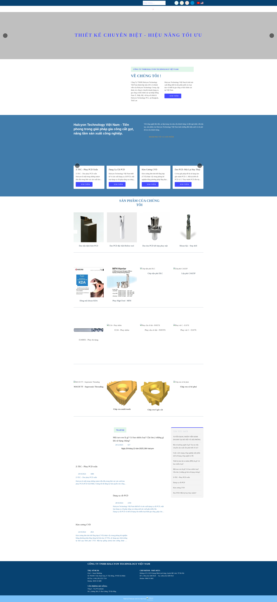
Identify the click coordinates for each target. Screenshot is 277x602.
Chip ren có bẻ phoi (188, 387)
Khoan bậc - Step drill (188, 246)
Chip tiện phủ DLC (155, 273)
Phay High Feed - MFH (122, 301)
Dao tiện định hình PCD (88, 246)
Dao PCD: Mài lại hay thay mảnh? (187, 169)
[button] (271, 35)
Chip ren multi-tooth (122, 409)
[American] (202, 3)
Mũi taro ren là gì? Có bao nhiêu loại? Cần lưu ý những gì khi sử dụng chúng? (138, 439)
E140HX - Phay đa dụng (88, 340)
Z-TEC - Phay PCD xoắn (87, 169)
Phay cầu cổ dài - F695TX (155, 330)
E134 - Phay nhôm (121, 330)
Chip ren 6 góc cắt (155, 410)
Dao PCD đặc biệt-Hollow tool (122, 246)
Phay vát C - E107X (188, 330)
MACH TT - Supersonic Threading (88, 387)
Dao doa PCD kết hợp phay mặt (155, 246)
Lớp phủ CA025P (188, 273)
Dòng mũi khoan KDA (89, 301)
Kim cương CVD (149, 169)
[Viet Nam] (198, 3)
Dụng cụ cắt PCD (117, 169)
